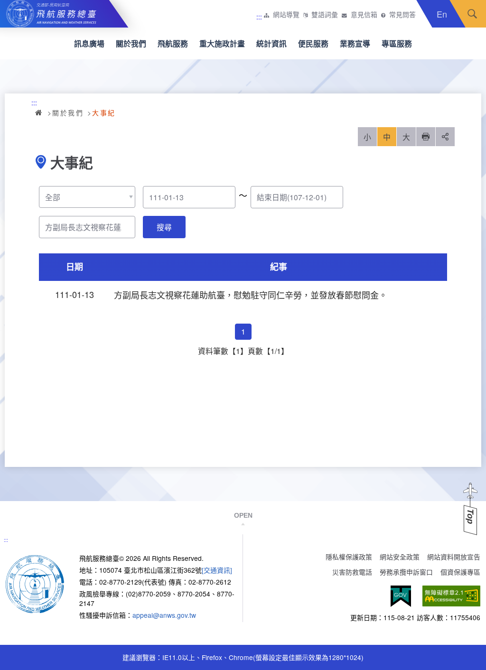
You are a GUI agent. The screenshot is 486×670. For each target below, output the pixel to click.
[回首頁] (35, 583)
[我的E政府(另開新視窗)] (401, 596)
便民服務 (313, 43)
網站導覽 (286, 14)
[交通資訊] (217, 570)
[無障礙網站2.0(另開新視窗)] (451, 596)
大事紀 (103, 112)
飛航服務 (173, 43)
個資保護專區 (460, 572)
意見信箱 (364, 14)
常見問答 (402, 14)
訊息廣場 (89, 43)
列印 (425, 136)
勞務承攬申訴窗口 (406, 572)
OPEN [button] (243, 515)
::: (259, 16)
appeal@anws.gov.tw (164, 615)
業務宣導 (355, 43)
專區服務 (397, 43)
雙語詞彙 (324, 14)
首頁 (39, 112)
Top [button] (470, 516)
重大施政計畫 (222, 43)
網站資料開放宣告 (453, 556)
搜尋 (472, 14)
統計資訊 (271, 43)
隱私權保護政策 (349, 556)
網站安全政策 (400, 556)
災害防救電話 (352, 572)
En (442, 14)
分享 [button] (445, 136)
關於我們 (131, 43)
